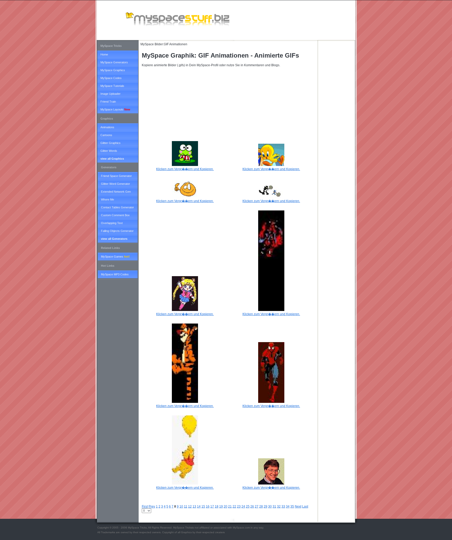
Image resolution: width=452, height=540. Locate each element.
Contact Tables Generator (117, 207)
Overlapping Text (112, 223)
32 (279, 506)
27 (256, 506)
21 (230, 506)
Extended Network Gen (116, 191)
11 (185, 506)
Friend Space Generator (116, 175)
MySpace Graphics (112, 70)
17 (212, 506)
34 (288, 506)
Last (305, 506)
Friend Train (108, 101)
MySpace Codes (111, 78)
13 (194, 506)
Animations (107, 127)
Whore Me (107, 199)
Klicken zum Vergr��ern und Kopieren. (185, 314)
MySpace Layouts (115, 109)
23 (239, 506)
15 (203, 506)
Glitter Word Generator (115, 183)
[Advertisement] (194, 35)
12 (190, 506)
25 (248, 506)
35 (292, 506)
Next (298, 506)
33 (283, 506)
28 (261, 506)
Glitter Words (108, 150)
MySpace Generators (114, 62)
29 (265, 506)
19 (221, 506)
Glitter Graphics (110, 142)
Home (104, 54)
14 (199, 506)
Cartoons (106, 135)
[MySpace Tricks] (180, 18)
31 (274, 506)
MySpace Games (115, 256)
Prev (152, 506)
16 (208, 506)
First (145, 506)
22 (234, 506)
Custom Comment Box (115, 215)
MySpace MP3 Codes (115, 274)
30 (270, 506)
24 (243, 506)
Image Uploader (110, 93)
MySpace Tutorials (112, 85)
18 (216, 506)
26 (252, 506)
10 (181, 506)
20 (225, 506)
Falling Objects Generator (117, 230)
